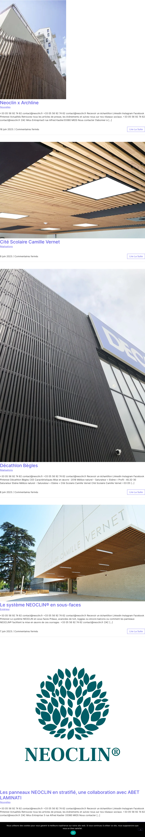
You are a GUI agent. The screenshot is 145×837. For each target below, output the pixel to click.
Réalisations (6, 246)
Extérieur (5, 609)
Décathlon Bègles (19, 465)
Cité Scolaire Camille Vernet (30, 242)
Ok (73, 833)
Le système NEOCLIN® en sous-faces (40, 605)
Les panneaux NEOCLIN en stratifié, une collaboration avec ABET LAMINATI (69, 794)
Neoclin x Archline (19, 102)
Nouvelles (5, 107)
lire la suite (136, 129)
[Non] (140, 829)
